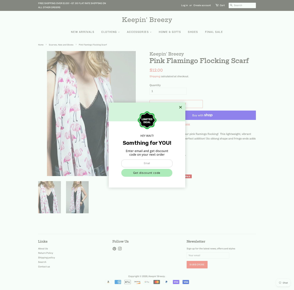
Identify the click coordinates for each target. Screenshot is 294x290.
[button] (146, 173)
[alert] (147, 145)
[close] (180, 107)
